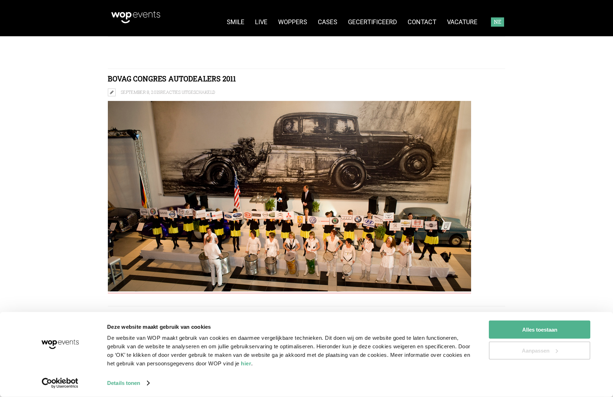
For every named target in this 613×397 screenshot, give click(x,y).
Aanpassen (536, 350)
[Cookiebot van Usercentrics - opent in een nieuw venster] (60, 383)
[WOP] (136, 22)
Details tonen (123, 383)
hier (246, 363)
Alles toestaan (539, 330)
